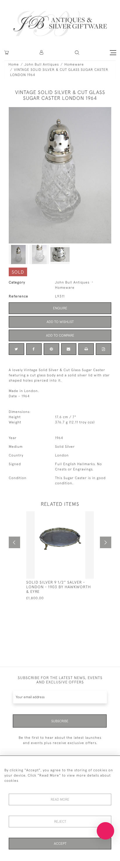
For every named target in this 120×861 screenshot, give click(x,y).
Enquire (60, 308)
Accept (60, 844)
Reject (60, 822)
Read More (60, 799)
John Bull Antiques (41, 64)
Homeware (74, 64)
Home (13, 64)
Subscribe (59, 721)
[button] (42, 52)
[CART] (6, 52)
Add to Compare (60, 335)
